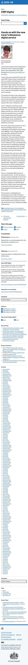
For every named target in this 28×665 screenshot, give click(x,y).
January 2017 (6, 515)
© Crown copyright (14, 661)
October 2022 (6, 412)
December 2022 (7, 409)
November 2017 (7, 500)
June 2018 (5, 489)
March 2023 (6, 404)
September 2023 (7, 394)
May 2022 (5, 418)
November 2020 (7, 447)
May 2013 (5, 573)
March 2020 (6, 458)
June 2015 (5, 545)
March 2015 (6, 546)
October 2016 (6, 519)
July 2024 (5, 382)
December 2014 (7, 551)
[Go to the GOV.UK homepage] (7, 2)
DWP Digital (7, 11)
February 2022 (6, 423)
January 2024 (6, 388)
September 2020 (7, 450)
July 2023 (5, 398)
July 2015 (5, 543)
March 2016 (6, 530)
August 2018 (6, 486)
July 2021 (5, 434)
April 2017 (5, 510)
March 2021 (6, 440)
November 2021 (7, 428)
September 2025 (7, 375)
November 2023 (7, 391)
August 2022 (6, 413)
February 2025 (6, 379)
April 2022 (5, 420)
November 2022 (7, 410)
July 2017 (5, 507)
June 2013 (5, 572)
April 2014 (5, 562)
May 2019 (5, 472)
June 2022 (5, 417)
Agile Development (9, 208)
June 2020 (5, 454)
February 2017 (6, 513)
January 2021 (6, 443)
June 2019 (5, 470)
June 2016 (5, 526)
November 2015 (7, 537)
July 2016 (5, 524)
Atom (17, 320)
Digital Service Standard (17, 209)
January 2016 (6, 534)
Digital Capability (5, 209)
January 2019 (6, 478)
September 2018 (7, 485)
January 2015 (6, 549)
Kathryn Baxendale (6, 42)
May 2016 (5, 527)
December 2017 (7, 499)
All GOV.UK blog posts (8, 635)
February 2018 (6, 496)
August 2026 (6, 369)
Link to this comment (6, 245)
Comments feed (7, 593)
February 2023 (6, 405)
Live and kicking (20, 216)
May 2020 (5, 456)
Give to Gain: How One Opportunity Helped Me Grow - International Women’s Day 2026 (14, 349)
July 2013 (5, 570)
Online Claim (9, 211)
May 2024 (5, 383)
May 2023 (5, 401)
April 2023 (5, 402)
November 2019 (7, 462)
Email (17, 229)
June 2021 (5, 435)
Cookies (19, 639)
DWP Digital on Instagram (9, 310)
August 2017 (6, 505)
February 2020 (6, 459)
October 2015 (6, 538)
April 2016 (5, 529)
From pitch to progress (8, 340)
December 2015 (7, 535)
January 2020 (6, 461)
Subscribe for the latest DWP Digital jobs (11, 291)
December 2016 (7, 516)
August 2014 (6, 556)
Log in (4, 590)
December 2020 (7, 445)
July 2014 (5, 557)
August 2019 (6, 467)
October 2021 (6, 429)
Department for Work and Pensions (18, 15)
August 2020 (6, 451)
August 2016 (6, 523)
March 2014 (6, 564)
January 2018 (6, 497)
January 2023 (6, 407)
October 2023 (6, 393)
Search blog (5, 20)
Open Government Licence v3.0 (10, 647)
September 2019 (7, 466)
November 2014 (7, 553)
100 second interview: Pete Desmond (7, 218)
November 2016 (7, 518)
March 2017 (6, 511)
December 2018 (7, 480)
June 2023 (5, 399)
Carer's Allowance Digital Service (12, 42)
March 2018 (6, 494)
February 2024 (6, 386)
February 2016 (6, 532)
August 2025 (6, 377)
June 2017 (5, 508)
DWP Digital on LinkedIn (9, 308)
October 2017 (6, 502)
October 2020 (6, 448)
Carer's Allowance (19, 208)
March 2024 (6, 385)
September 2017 (7, 504)
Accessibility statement (8, 639)
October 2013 (6, 568)
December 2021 (7, 426)
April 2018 (5, 492)
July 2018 (5, 488)
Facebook (18, 227)
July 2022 (5, 415)
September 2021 (7, 431)
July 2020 (5, 453)
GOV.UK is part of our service (14, 355)
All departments (6, 637)
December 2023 (7, 390)
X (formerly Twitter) (8, 227)
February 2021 (6, 442)
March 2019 (6, 475)
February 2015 (6, 548)
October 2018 (6, 483)
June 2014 (5, 559)
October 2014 (6, 554)
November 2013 (7, 567)
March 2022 (6, 421)
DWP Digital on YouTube (9, 312)
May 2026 (5, 371)
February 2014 (6, 565)
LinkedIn (5, 229)
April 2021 (5, 439)
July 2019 (5, 469)
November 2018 (7, 481)
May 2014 (5, 560)
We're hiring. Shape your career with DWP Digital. (13, 284)
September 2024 (7, 380)
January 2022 (6, 424)
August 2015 (6, 542)
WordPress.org (6, 595)
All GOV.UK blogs (6, 632)
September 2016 (7, 521)
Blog (2, 9)
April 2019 (5, 473)
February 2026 (6, 374)
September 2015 (7, 540)
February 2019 (6, 477)
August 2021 (6, 432)
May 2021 (5, 437)
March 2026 (6, 372)
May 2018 (5, 491)
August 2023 (6, 396)
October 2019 (6, 464)
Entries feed (6, 592)
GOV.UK (18, 635)
